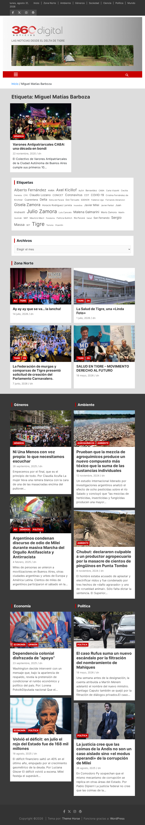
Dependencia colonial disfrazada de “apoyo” (34, 655)
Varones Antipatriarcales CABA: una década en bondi (39, 146)
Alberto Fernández (30, 190)
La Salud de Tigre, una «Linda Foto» (100, 311)
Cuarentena (31, 199)
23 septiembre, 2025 (25, 663)
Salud (89, 218)
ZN (30, 300)
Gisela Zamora (27, 204)
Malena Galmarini (86, 212)
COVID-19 (97, 195)
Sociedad (94, 3)
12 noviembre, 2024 (87, 475)
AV (15, 300)
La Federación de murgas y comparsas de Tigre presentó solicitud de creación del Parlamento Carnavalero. (37, 372)
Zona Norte (50, 3)
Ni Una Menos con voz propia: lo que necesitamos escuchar (38, 456)
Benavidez (91, 190)
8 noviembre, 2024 (87, 570)
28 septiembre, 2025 (25, 466)
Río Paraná (79, 218)
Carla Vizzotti (112, 190)
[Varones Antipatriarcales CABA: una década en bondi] (40, 121)
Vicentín (59, 225)
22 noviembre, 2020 (24, 153)
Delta (43, 199)
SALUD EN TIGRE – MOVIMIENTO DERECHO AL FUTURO (102, 368)
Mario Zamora (109, 212)
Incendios (78, 205)
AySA (81, 190)
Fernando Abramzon (115, 200)
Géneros (80, 3)
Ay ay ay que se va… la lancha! (37, 309)
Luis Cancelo (65, 212)
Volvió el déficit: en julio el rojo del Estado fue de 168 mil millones (40, 744)
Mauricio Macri (37, 218)
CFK (26, 195)
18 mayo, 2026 (85, 375)
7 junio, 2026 (20, 383)
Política (119, 3)
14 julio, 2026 (20, 313)
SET (28, 225)
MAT (26, 218)
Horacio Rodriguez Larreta (57, 205)
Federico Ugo (97, 200)
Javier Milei (91, 205)
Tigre (38, 224)
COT (86, 195)
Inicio (36, 3)
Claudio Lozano (40, 195)
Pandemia (50, 218)
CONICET (58, 195)
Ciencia (107, 3)
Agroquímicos (85, 443)
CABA (101, 190)
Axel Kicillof (66, 190)
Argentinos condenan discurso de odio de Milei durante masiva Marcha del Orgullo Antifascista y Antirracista (38, 547)
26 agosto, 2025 (85, 767)
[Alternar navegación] (15, 74)
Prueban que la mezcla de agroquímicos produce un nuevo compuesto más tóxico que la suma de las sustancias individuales (100, 461)
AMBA (51, 190)
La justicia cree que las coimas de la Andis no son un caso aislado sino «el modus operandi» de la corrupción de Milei (104, 753)
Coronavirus (73, 195)
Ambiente (65, 3)
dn (39, 153)
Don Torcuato (72, 199)
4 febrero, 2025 (22, 561)
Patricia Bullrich (64, 218)
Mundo (131, 3)
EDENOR (85, 200)
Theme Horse (71, 818)
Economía (22, 606)
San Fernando (101, 217)
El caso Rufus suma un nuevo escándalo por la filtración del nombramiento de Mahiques (104, 660)
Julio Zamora (42, 211)
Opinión (32, 644)
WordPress (117, 818)
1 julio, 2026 (83, 317)
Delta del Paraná (56, 200)
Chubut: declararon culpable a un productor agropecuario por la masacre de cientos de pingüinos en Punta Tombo (103, 558)
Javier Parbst (107, 205)
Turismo (49, 225)
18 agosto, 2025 (22, 753)
